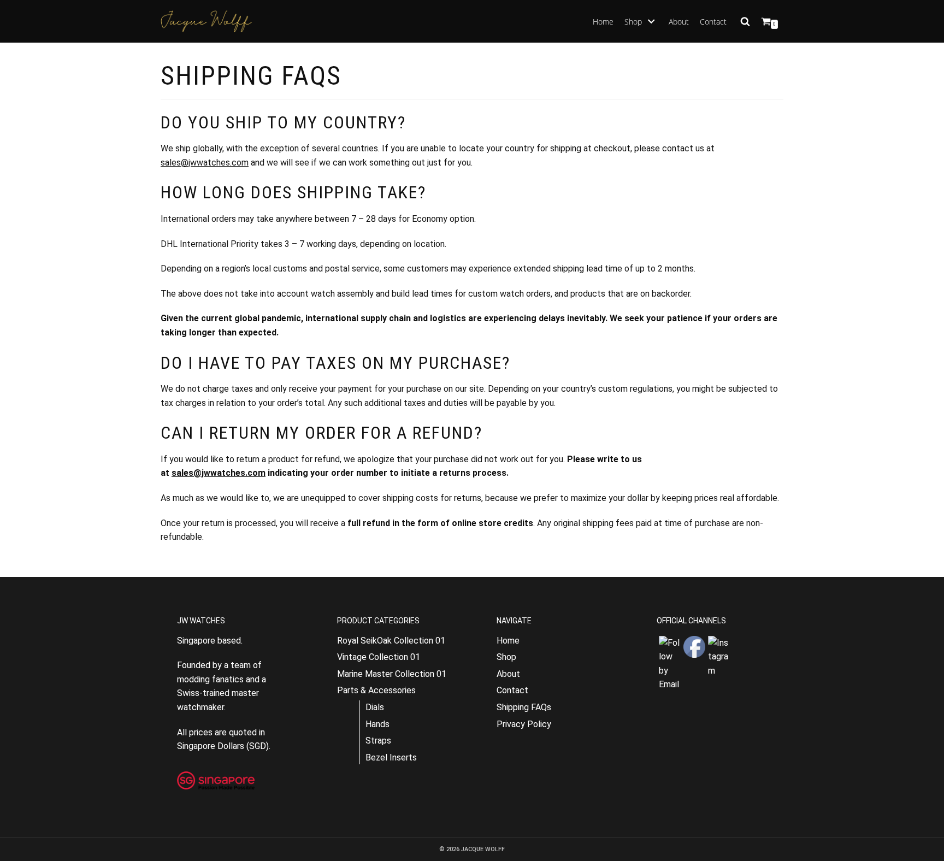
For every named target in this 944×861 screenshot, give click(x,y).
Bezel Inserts (391, 757)
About (679, 21)
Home (603, 21)
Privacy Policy (524, 724)
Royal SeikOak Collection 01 (391, 640)
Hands (377, 724)
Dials (374, 707)
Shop (506, 657)
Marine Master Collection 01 (391, 674)
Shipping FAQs (524, 707)
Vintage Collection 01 (378, 657)
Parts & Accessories (376, 690)
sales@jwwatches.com (205, 162)
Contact (713, 21)
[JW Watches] (206, 21)
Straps (378, 740)
